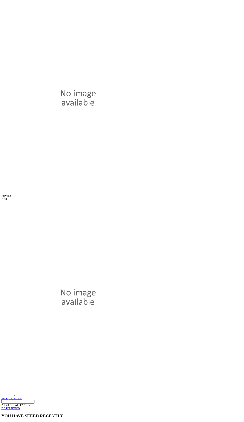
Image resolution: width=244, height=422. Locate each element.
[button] (15, 405)
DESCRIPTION (10, 408)
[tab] (122, 408)
